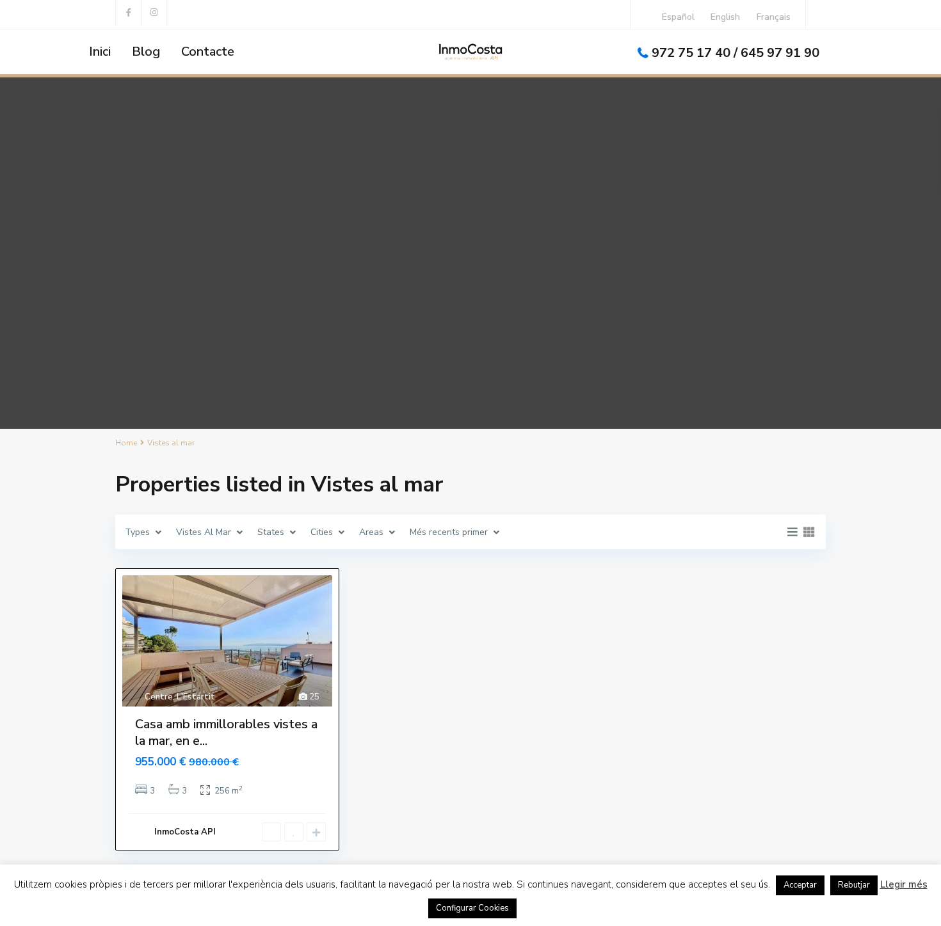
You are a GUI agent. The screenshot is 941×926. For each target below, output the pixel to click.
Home (126, 443)
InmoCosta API (185, 832)
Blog (146, 51)
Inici (100, 51)
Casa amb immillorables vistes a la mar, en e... (226, 732)
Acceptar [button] (800, 885)
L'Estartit (196, 697)
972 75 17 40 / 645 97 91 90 (735, 52)
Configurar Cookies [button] (472, 908)
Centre (159, 697)
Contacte (207, 51)
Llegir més (904, 884)
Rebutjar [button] (854, 885)
